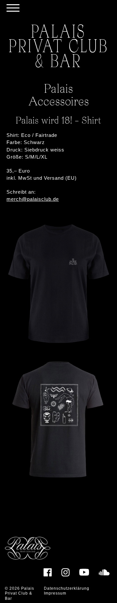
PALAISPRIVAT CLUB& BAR (58, 45)
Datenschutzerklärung (66, 588)
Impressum (55, 593)
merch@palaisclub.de (32, 199)
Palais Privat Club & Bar (19, 593)
